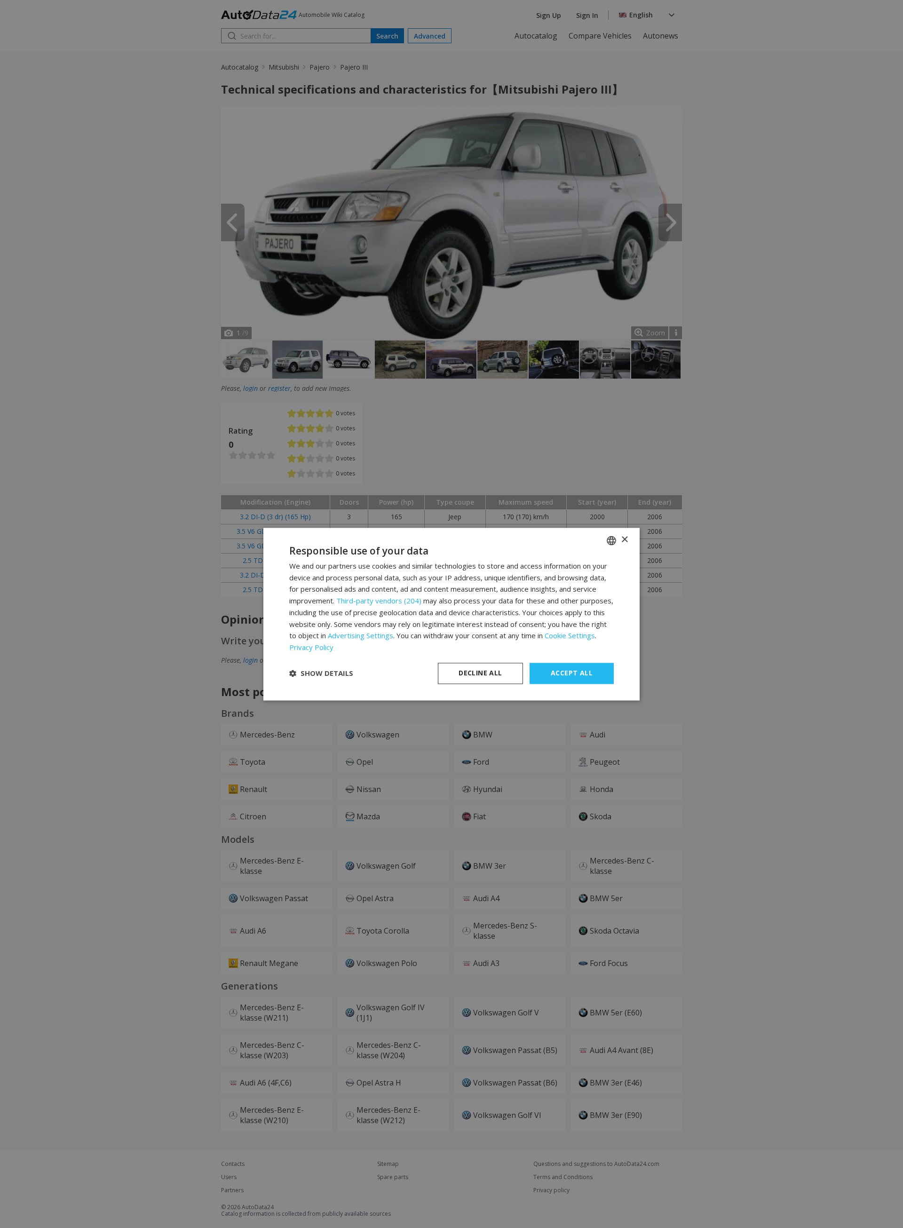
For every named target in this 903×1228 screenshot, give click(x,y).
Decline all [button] (480, 672)
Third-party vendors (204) (378, 601)
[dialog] (451, 614)
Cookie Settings (570, 636)
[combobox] (611, 540)
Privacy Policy (311, 647)
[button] (321, 673)
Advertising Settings (360, 636)
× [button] (624, 539)
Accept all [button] (572, 672)
